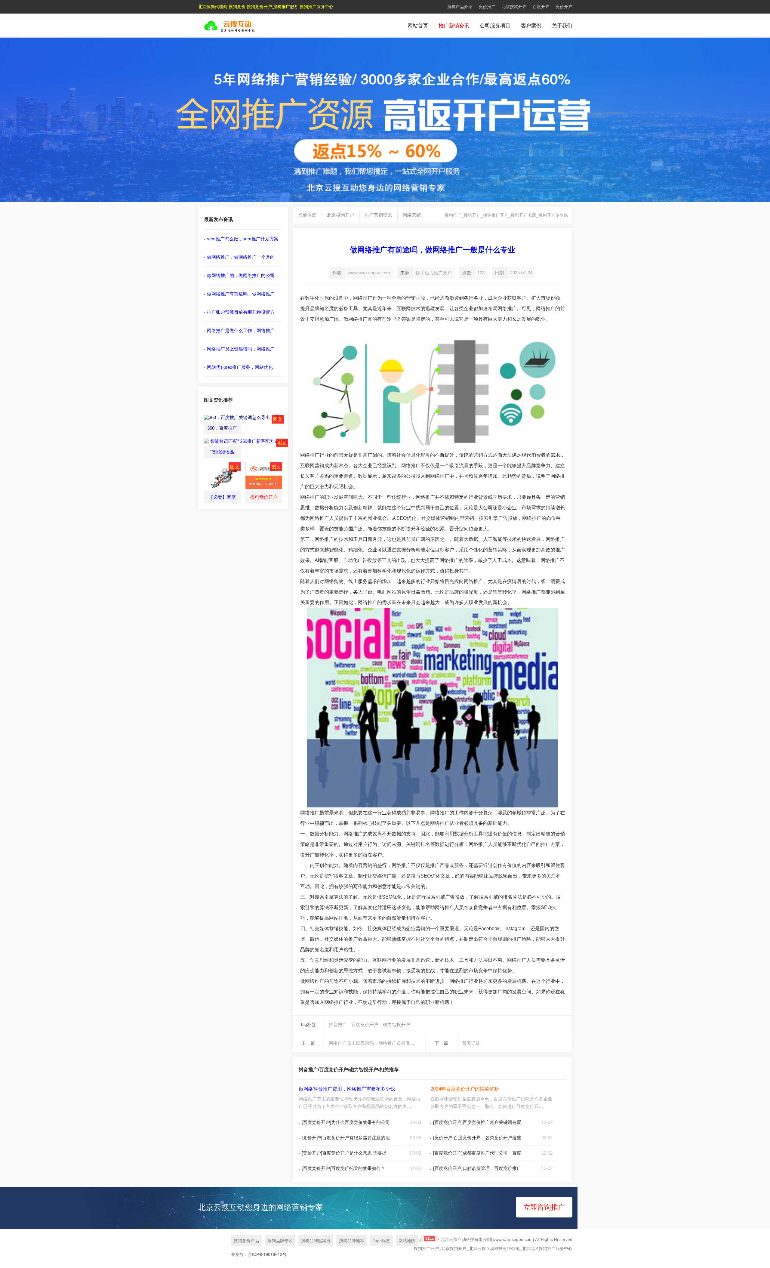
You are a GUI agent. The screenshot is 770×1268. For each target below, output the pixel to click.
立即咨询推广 (544, 1207)
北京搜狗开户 (514, 6)
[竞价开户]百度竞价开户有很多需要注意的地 (346, 1137)
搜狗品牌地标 (351, 1240)
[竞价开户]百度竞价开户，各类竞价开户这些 (477, 1137)
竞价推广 (487, 6)
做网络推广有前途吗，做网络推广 (241, 293)
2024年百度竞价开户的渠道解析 (464, 1088)
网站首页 (418, 26)
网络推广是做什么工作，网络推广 (241, 330)
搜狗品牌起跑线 (316, 1240)
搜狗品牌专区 (280, 1240)
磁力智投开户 (396, 1024)
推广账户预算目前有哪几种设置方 (241, 312)
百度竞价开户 (364, 1024)
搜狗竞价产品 (246, 1240)
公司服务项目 (495, 26)
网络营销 (412, 215)
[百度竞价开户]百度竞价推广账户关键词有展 (477, 1122)
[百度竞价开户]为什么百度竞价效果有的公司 (346, 1122)
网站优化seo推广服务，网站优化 (240, 367)
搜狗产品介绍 (460, 6)
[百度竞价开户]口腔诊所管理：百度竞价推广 (477, 1168)
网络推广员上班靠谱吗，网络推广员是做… (371, 1043)
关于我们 (562, 26)
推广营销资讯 (454, 26)
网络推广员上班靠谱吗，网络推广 (241, 348)
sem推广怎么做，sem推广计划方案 (243, 238)
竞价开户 (564, 6)
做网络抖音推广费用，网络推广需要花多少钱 (347, 1088)
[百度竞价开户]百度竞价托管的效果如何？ (343, 1168)
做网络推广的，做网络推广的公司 (241, 275)
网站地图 (407, 1240)
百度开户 (541, 6)
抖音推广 (338, 1024)
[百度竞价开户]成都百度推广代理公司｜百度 (477, 1152)
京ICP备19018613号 (267, 1254)
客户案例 (531, 26)
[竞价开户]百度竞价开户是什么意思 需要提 (344, 1152)
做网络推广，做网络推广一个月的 (241, 257)
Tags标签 (381, 1240)
